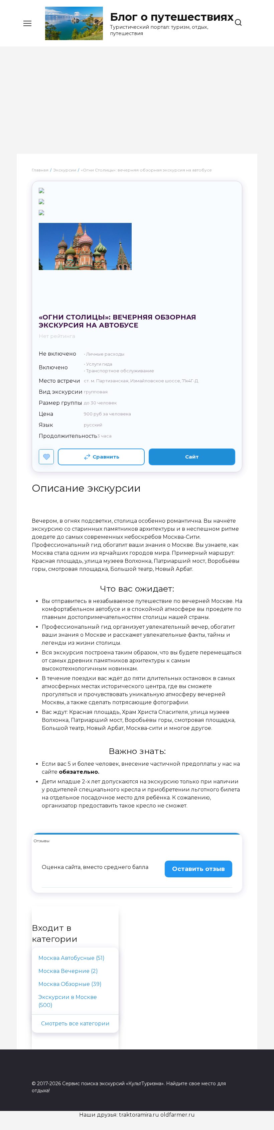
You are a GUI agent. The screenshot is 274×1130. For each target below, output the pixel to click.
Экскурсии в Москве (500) (67, 1001)
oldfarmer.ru (177, 1115)
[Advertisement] (137, 103)
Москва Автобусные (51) (71, 958)
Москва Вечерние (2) (68, 971)
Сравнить (106, 457)
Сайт (192, 457)
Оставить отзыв (198, 869)
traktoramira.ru (139, 1115)
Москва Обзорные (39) (70, 984)
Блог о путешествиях (172, 16)
